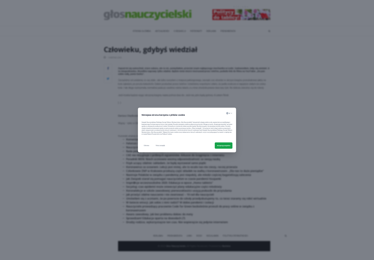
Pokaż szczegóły (160, 145)
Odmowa (146, 145)
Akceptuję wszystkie (223, 145)
